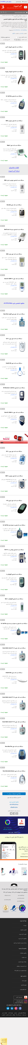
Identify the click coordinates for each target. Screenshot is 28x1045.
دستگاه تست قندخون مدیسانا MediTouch (14, 229)
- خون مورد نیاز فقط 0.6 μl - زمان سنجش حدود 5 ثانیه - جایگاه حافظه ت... (9, 456)
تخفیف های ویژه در (19, 1001)
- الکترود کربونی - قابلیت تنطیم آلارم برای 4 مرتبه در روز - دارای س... (9, 417)
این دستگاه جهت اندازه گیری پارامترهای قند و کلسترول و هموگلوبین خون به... (9, 727)
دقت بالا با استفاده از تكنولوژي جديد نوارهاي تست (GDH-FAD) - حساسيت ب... (9, 234)
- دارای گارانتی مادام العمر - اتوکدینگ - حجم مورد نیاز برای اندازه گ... (10, 505)
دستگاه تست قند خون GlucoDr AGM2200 (14, 412)
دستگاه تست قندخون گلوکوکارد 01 (14, 574)
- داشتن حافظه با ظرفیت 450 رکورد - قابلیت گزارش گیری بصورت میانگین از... (9, 555)
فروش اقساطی (23, 985)
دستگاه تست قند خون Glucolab (14, 205)
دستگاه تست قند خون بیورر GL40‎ (14, 451)
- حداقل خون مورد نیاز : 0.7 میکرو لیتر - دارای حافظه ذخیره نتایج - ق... (9, 368)
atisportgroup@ (24, 856)
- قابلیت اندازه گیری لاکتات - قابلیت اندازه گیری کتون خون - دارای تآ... (9, 776)
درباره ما (25, 925)
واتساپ (21, 33)
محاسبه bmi (24, 1)
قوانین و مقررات (23, 930)
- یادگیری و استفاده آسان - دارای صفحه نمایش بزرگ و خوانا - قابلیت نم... (9, 52)
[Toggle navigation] (25, 7)
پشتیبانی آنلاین (19, 997)
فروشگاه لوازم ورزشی (22, 1013)
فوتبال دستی (4, 1013)
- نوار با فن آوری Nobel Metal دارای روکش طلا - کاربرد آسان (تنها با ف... (9, 481)
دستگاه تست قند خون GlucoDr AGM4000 (14, 279)
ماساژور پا (3, 1015)
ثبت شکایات (24, 957)
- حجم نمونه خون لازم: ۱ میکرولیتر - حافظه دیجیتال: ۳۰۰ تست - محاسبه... (9, 101)
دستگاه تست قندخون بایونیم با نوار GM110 (14, 180)
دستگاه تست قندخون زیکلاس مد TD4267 (14, 550)
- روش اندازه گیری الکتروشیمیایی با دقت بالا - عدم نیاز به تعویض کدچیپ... (9, 393)
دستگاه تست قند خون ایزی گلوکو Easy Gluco (14, 314)
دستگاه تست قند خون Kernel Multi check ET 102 (14, 648)
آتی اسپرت (18, 6)
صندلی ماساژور (9, 1015)
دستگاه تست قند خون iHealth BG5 (14, 673)
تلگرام (13, 33)
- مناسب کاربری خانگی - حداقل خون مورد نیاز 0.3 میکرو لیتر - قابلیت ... (9, 579)
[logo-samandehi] (6, 908)
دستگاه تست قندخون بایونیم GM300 (14, 476)
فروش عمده (24, 980)
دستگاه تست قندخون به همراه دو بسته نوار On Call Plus (14, 623)
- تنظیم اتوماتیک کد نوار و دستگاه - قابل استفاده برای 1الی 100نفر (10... (9, 210)
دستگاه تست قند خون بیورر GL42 (14, 339)
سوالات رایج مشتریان (22, 962)
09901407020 (14, 807)
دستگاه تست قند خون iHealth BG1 (14, 363)
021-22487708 (16, 30)
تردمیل (15, 1013)
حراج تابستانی (18, 1)
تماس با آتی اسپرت (22, 934)
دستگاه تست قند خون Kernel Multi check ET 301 (14, 697)
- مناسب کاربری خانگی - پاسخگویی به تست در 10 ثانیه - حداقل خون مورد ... (10, 530)
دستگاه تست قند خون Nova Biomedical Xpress (14, 771)
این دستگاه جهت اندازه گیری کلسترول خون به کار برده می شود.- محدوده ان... (9, 653)
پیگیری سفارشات (23, 953)
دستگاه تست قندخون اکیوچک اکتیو (14, 47)
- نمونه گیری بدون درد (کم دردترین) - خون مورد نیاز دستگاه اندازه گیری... (9, 604)
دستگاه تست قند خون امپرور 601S (14, 500)
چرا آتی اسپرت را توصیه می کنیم (20, 943)
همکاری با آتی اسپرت (22, 938)
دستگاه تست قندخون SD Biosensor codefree (14, 388)
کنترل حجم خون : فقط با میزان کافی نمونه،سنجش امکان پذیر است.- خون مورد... (10, 344)
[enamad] (14, 908)
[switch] (17, 37)
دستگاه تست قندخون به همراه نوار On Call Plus (14, 525)
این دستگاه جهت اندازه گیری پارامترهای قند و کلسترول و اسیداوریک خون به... (9, 702)
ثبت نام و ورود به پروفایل (21, 966)
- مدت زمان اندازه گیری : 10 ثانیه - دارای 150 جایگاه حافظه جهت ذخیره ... (9, 259)
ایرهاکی (13, 1015)
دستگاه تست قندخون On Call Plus (14, 96)
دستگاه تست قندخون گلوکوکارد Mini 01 (14, 599)
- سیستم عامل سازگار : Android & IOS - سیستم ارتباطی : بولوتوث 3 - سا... (9, 678)
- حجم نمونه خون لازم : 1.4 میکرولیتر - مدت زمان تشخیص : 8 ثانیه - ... (9, 185)
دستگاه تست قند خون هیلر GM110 (14, 254)
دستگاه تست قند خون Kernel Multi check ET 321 (14, 722)
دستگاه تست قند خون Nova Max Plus (14, 746)
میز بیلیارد (24, 1015)
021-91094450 (24, 30)
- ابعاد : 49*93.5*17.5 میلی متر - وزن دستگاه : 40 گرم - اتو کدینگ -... (10, 283)
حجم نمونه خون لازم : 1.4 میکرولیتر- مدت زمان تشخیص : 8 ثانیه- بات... (9, 126)
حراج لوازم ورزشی (23, 989)
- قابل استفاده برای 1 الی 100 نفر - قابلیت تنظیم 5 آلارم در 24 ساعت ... (9, 319)
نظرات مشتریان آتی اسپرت (20, 12)
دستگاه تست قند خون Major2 (14, 145)
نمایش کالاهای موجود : (22, 37)
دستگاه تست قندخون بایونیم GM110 (14, 121)
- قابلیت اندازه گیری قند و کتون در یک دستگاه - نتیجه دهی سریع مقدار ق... (9, 751)
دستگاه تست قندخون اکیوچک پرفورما (14, 71)
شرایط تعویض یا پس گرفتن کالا (20, 970)
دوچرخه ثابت (10, 1013)
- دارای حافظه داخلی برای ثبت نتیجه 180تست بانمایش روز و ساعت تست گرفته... (10, 151)
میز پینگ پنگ (19, 1015)
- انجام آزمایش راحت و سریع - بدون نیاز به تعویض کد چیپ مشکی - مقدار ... (9, 76)
